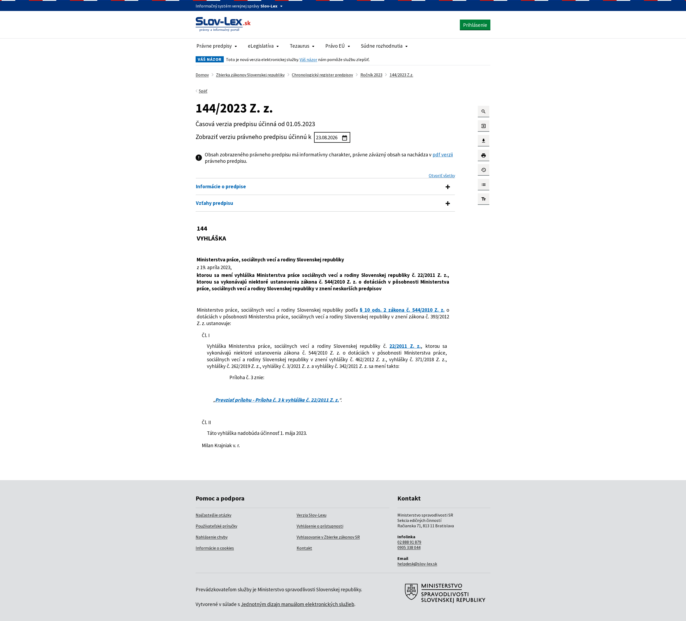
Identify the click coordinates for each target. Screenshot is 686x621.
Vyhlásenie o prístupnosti (320, 526)
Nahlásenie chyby (212, 537)
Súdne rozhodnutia (381, 46)
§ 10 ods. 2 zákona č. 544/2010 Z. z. (402, 310)
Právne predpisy (214, 46)
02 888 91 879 (409, 542)
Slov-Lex (268, 6)
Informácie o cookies (215, 548)
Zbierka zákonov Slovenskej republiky (250, 74)
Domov (202, 74)
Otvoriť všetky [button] (442, 175)
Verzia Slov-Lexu (311, 515)
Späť (203, 90)
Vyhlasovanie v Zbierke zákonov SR (328, 537)
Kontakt (304, 548)
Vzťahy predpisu (214, 203)
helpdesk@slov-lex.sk (417, 563)
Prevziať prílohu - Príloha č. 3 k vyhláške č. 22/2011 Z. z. (277, 400)
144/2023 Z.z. (401, 74)
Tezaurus (299, 46)
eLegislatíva (261, 46)
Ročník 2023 (371, 74)
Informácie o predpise (221, 186)
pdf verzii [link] (443, 154)
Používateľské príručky (216, 526)
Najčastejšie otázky (213, 515)
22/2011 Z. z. (405, 346)
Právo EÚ (335, 46)
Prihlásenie (475, 25)
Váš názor (308, 59)
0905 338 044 (408, 547)
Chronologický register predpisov (322, 74)
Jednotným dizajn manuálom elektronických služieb (297, 604)
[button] (483, 111)
